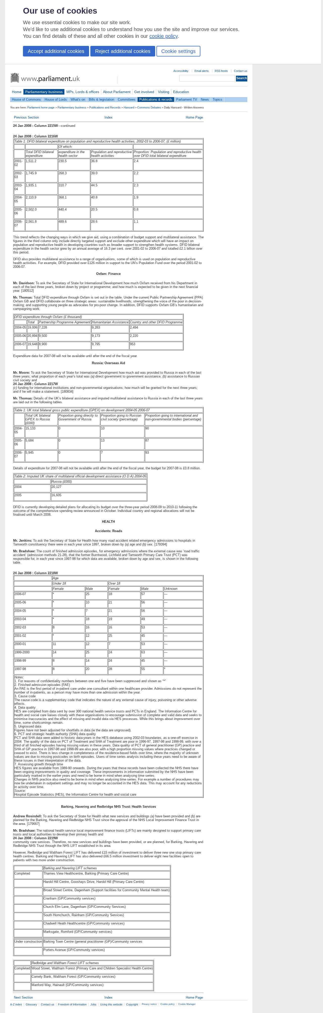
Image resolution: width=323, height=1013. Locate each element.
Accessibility (181, 70)
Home (16, 92)
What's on (78, 99)
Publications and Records (105, 107)
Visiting (163, 92)
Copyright (132, 1004)
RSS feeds (221, 70)
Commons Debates (149, 107)
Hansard (129, 107)
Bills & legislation (101, 99)
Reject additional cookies (122, 51)
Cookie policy (167, 1004)
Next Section (23, 997)
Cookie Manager (187, 1004)
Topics (217, 99)
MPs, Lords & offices (82, 92)
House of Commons (26, 99)
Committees (127, 99)
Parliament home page (41, 107)
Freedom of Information (72, 1004)
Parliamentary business (44, 92)
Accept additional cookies (56, 51)
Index (108, 117)
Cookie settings (178, 51)
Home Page (194, 117)
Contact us (240, 70)
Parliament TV (186, 99)
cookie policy (163, 36)
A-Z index (16, 1004)
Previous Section (26, 117)
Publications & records (155, 99)
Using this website (111, 1004)
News (205, 99)
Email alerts (202, 70)
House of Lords (56, 99)
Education (181, 92)
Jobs (93, 1004)
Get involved (144, 92)
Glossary (31, 1004)
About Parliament (116, 92)
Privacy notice (149, 1004)
